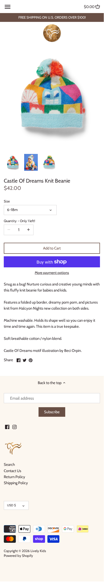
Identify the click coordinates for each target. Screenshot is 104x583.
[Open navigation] (7, 7)
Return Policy (14, 477)
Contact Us (12, 471)
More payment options (52, 273)
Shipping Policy (16, 483)
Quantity (19, 221)
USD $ (11, 505)
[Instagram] (14, 426)
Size (7, 201)
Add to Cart (52, 248)
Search (9, 464)
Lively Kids (38, 551)
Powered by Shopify (18, 556)
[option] (12, 162)
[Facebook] (7, 426)
